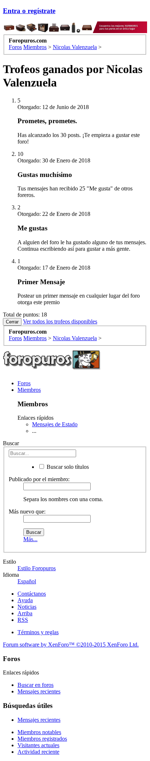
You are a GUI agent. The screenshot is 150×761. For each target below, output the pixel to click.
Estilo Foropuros (36, 568)
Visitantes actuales (38, 745)
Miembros (29, 390)
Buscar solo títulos (67, 467)
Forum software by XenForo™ (71, 644)
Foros (24, 383)
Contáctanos (31, 594)
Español (26, 581)
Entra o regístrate (29, 11)
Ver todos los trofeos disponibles (60, 321)
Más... (30, 539)
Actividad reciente (38, 752)
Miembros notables (39, 732)
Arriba (24, 613)
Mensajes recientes (38, 691)
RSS (22, 620)
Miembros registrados (42, 739)
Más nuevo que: (27, 511)
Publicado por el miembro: (39, 479)
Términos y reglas (38, 632)
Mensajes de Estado (55, 424)
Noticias (26, 607)
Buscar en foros (35, 685)
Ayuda (25, 600)
